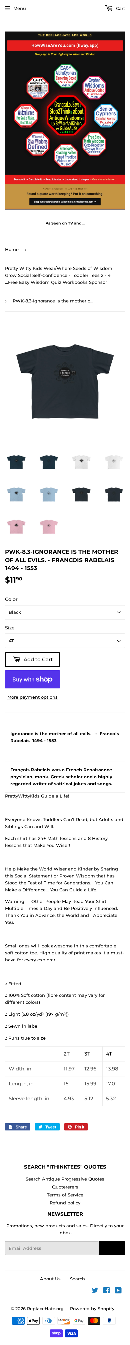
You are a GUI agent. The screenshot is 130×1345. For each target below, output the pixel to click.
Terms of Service (65, 1194)
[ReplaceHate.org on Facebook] (106, 1291)
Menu (19, 8)
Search (77, 1278)
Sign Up (112, 1248)
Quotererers (65, 1186)
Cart (120, 8)
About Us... (52, 1278)
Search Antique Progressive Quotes (65, 1179)
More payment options (32, 697)
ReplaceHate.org (45, 1308)
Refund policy (65, 1202)
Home (12, 249)
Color (11, 599)
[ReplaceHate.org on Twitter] (95, 1291)
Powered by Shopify (92, 1308)
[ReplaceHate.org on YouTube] (118, 1291)
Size (10, 628)
